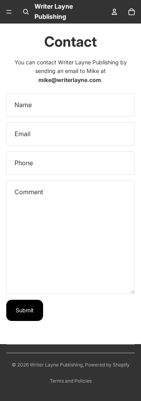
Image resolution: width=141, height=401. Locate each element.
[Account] (114, 11)
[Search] (25, 11)
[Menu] (9, 12)
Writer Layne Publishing (56, 365)
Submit (25, 310)
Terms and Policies (71, 381)
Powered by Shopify (107, 365)
